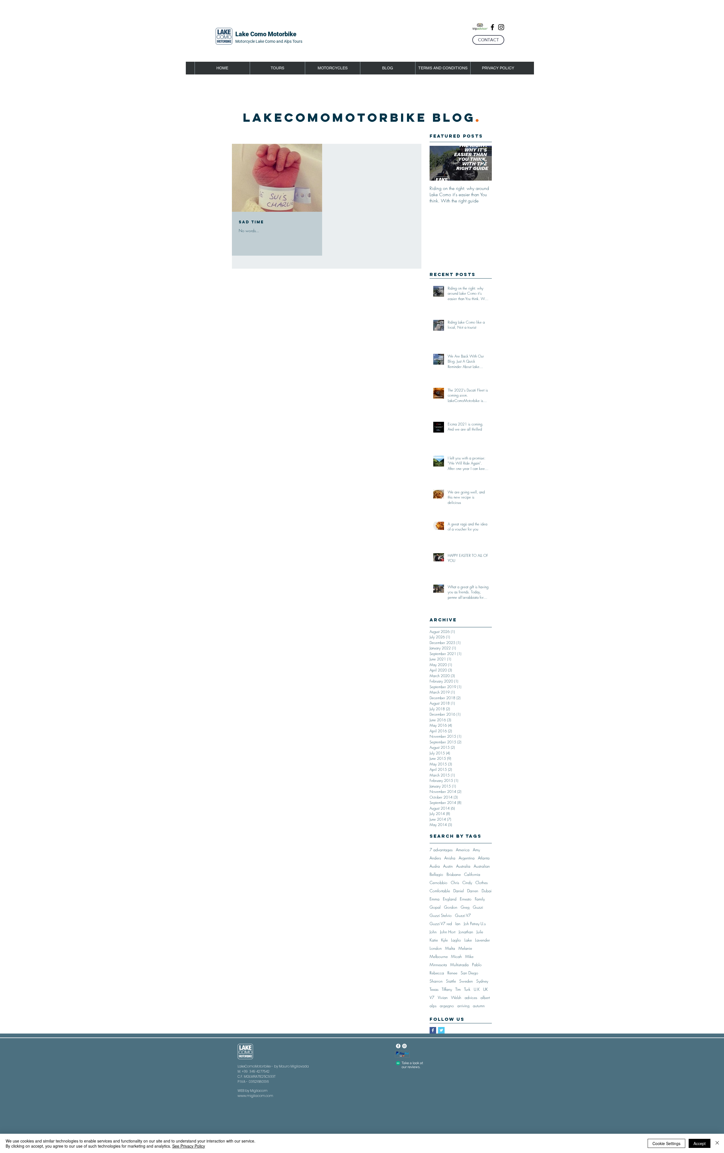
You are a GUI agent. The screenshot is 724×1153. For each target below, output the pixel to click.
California (472, 874)
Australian (482, 866)
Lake (468, 940)
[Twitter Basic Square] (441, 1030)
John (433, 931)
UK (485, 989)
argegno (447, 1005)
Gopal (435, 907)
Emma (434, 899)
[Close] (717, 1143)
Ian (457, 923)
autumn (479, 1005)
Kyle (444, 940)
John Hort (447, 931)
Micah (456, 956)
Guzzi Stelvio (441, 915)
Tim (458, 989)
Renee (452, 972)
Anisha (449, 857)
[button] (277, 68)
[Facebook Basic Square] (433, 1030)
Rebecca (437, 972)
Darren (472, 890)
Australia (463, 866)
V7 (432, 997)
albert (485, 997)
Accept (699, 1143)
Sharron (436, 981)
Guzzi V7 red (441, 923)
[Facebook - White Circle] (398, 1046)
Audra (435, 866)
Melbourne (439, 956)
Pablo (477, 964)
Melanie (465, 948)
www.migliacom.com (255, 1095)
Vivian (443, 997)
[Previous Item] (438, 163)
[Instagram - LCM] (404, 1046)
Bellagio (436, 874)
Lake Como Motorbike (265, 34)
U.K (477, 989)
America (462, 849)
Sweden (466, 981)
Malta (450, 948)
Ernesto (465, 899)
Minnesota (438, 964)
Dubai (487, 890)
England (449, 899)
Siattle (451, 981)
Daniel (458, 890)
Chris (455, 882)
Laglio (456, 940)
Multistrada (459, 964)
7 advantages (441, 849)
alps (433, 1005)
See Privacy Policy (188, 1146)
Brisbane (454, 874)
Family (480, 899)
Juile (480, 931)
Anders (435, 857)
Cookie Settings (666, 1143)
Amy (476, 849)
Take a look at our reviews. (412, 1065)
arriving (463, 1005)
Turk (467, 989)
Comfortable (440, 890)
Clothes (481, 882)
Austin (448, 866)
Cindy (467, 882)
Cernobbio (438, 882)
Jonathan (466, 931)
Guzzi (478, 907)
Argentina (467, 857)
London (436, 948)
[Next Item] (482, 163)
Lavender (482, 940)
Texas (434, 989)
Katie (434, 940)
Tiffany (447, 989)
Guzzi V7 (463, 915)
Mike (469, 956)
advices (471, 997)
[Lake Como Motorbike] (492, 27)
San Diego (469, 972)
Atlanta (484, 857)
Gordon (450, 907)
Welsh (456, 997)
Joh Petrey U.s (475, 923)
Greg (465, 907)
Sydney (482, 981)
